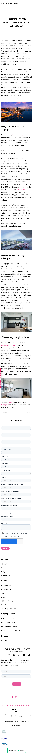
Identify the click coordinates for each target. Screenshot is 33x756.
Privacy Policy (19, 705)
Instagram (5, 405)
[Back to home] (9, 4)
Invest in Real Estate (9, 626)
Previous (5, 412)
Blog (3, 572)
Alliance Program (7, 601)
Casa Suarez (21, 189)
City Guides (5, 605)
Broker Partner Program (10, 630)
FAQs (3, 597)
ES (19, 697)
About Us (4, 564)
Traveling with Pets (8, 609)
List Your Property (8, 622)
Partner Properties (8, 618)
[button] (31, 4)
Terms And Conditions (7, 705)
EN (13, 697)
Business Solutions (8, 585)
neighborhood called (9, 345)
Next (28, 412)
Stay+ (3, 593)
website (11, 402)
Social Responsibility (9, 641)
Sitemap (27, 705)
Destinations (6, 589)
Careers (4, 568)
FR (16, 697)
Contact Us (5, 576)
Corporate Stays (18, 135)
